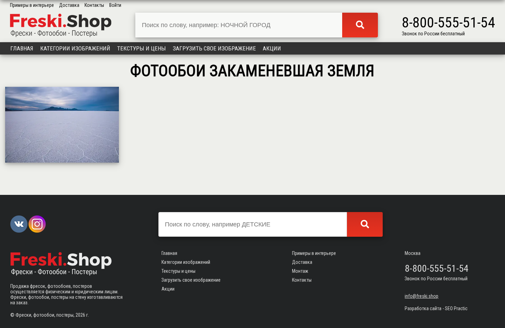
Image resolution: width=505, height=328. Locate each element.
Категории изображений (75, 48)
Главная (21, 48)
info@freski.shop (421, 296)
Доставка (69, 5)
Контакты (94, 5)
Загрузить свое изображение (214, 48)
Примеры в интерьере (32, 5)
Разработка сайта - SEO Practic (436, 308)
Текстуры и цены (141, 48)
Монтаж (300, 271)
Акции (272, 48)
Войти (115, 5)
